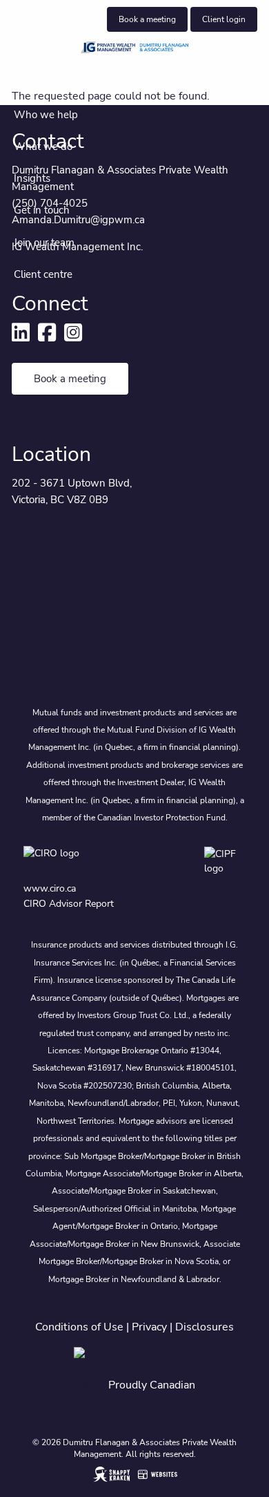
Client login (224, 19)
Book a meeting (147, 19)
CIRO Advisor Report (68, 903)
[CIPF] (225, 861)
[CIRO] (83, 861)
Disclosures (204, 1327)
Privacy (149, 1327)
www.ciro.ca (49, 888)
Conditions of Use (79, 1327)
